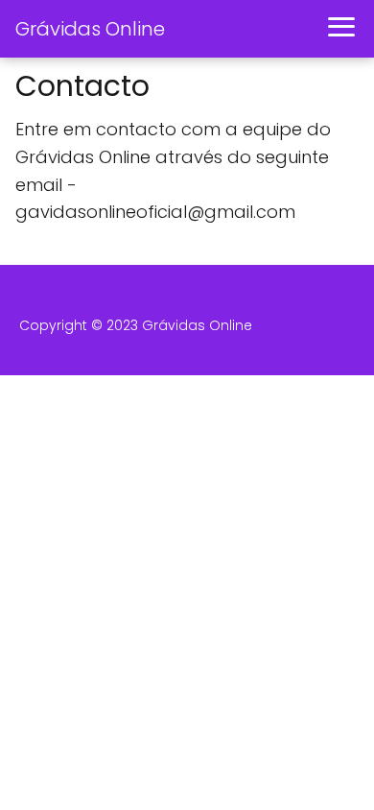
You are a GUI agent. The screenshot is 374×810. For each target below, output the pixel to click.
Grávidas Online (90, 28)
